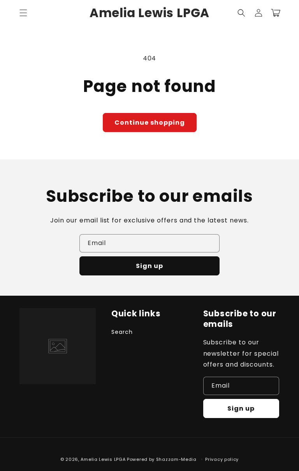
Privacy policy (222, 459)
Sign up (149, 265)
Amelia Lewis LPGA (103, 459)
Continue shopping (149, 122)
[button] (23, 12)
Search (122, 332)
